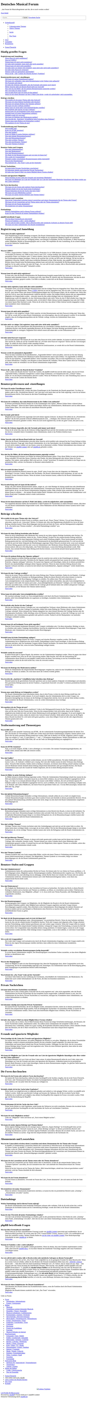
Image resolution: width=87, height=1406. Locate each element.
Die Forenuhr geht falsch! (13, 83)
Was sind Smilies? (11, 132)
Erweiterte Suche (34, 17)
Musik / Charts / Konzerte (15, 1343)
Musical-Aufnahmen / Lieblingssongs (19, 1313)
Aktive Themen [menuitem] (14, 28)
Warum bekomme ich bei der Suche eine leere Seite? (22, 191)
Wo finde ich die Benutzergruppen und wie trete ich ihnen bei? (26, 155)
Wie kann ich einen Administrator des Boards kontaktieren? (25, 225)
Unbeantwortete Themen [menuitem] (17, 26)
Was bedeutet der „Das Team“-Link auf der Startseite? (23, 163)
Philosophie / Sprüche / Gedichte (17, 1340)
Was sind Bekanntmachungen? (15, 138)
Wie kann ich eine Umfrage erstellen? (17, 106)
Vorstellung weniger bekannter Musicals (19, 1309)
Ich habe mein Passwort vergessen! (17, 70)
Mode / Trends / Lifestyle (14, 1351)
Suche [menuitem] (11, 32)
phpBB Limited (21, 447)
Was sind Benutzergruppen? (14, 153)
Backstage (9, 1326)
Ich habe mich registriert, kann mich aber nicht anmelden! (24, 64)
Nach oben (8, 245)
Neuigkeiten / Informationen (15, 1301)
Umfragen (9, 1324)
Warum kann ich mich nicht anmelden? (18, 66)
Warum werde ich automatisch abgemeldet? (19, 72)
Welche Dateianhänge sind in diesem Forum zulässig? (23, 211)
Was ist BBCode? (11, 128)
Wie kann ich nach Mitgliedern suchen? (18, 193)
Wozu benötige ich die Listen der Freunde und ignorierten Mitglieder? (28, 178)
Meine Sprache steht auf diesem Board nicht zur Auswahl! (24, 87)
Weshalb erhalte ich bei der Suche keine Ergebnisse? (22, 189)
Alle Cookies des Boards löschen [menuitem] (16, 1380)
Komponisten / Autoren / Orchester (18, 1315)
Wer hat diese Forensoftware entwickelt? (18, 219)
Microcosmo (15, 1393)
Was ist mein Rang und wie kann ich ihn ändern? (21, 92)
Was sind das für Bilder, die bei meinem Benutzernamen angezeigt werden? (30, 89)
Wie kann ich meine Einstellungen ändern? (19, 79)
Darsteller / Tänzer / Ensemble (16, 1311)
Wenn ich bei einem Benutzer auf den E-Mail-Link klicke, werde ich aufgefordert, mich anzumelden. (39, 94)
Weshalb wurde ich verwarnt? (15, 115)
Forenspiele (10, 1359)
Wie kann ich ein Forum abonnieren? (17, 204)
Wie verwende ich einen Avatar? (16, 90)
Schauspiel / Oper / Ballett (15, 1336)
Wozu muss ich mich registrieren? (16, 58)
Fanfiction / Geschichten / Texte (17, 1322)
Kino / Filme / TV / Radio (15, 1345)
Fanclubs (9, 1330)
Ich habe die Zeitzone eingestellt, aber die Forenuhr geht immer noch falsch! (30, 85)
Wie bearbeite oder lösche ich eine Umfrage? (20, 109)
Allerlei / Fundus (12, 1366)
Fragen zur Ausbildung (14, 1328)
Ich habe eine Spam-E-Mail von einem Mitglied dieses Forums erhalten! (29, 172)
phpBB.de (36, 447)
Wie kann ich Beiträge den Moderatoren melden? (21, 117)
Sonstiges (9, 1357)
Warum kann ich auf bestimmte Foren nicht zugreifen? (23, 111)
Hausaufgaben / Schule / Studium (17, 1347)
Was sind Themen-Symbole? (14, 144)
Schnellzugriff (10, 23)
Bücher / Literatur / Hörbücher (16, 1341)
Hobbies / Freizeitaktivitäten (15, 1353)
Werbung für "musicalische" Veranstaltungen (21, 1363)
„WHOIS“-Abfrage (75, 1262)
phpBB (11, 1395)
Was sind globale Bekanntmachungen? (18, 136)
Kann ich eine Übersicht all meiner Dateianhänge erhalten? (24, 213)
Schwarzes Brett (10, 1361)
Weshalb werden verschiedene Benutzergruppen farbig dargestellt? (27, 159)
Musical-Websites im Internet (16, 1332)
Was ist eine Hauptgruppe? (14, 161)
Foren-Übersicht (10, 47)
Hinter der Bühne (11, 1368)
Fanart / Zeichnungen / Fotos (16, 1320)
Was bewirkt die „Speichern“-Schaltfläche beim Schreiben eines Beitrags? (30, 119)
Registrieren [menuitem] (9, 44)
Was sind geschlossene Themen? (16, 142)
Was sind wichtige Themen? (14, 140)
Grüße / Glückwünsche (14, 1370)
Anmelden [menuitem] (8, 42)
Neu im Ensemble (12, 1372)
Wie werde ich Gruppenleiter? (15, 157)
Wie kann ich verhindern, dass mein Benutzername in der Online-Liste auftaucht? (32, 81)
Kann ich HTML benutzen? (14, 130)
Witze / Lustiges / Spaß (14, 1355)
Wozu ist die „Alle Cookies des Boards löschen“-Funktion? (25, 73)
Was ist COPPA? (11, 60)
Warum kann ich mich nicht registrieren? (18, 62)
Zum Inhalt (4, 13)
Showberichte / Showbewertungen (17, 1317)
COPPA (34, 290)
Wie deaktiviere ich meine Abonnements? (19, 206)
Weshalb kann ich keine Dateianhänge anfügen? (21, 113)
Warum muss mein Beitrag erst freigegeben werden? (22, 121)
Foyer (7, 1299)
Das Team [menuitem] (12, 36)
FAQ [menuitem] (6, 40)
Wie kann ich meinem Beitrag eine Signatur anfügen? (23, 104)
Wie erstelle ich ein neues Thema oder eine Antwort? (22, 100)
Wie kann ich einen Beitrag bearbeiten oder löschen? (22, 102)
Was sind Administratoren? (14, 149)
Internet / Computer (12, 1349)
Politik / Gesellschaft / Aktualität (17, 1338)
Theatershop (10, 1364)
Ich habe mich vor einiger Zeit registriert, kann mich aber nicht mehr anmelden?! (32, 68)
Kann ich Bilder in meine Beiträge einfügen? (20, 134)
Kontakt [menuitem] (8, 1383)
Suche (25, 17)
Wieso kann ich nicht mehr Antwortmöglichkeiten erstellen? (25, 108)
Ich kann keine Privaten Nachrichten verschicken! (21, 168)
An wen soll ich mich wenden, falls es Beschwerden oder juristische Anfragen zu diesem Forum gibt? (39, 223)
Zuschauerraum (10, 1334)
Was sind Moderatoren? (13, 151)
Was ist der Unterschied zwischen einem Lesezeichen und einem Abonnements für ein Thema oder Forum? (41, 200)
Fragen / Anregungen (13, 1303)
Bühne (7, 1305)
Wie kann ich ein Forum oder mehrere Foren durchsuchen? (24, 187)
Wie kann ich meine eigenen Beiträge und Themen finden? (24, 195)
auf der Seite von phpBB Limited (53, 1235)
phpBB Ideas (23, 1249)
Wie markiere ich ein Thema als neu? (17, 123)
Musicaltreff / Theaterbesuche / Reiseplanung (21, 1319)
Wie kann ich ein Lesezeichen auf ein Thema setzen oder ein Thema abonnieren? (32, 202)
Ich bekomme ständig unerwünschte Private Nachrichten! (24, 170)
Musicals (9, 1307)
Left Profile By (6, 1393)
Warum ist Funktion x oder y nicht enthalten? (20, 221)
